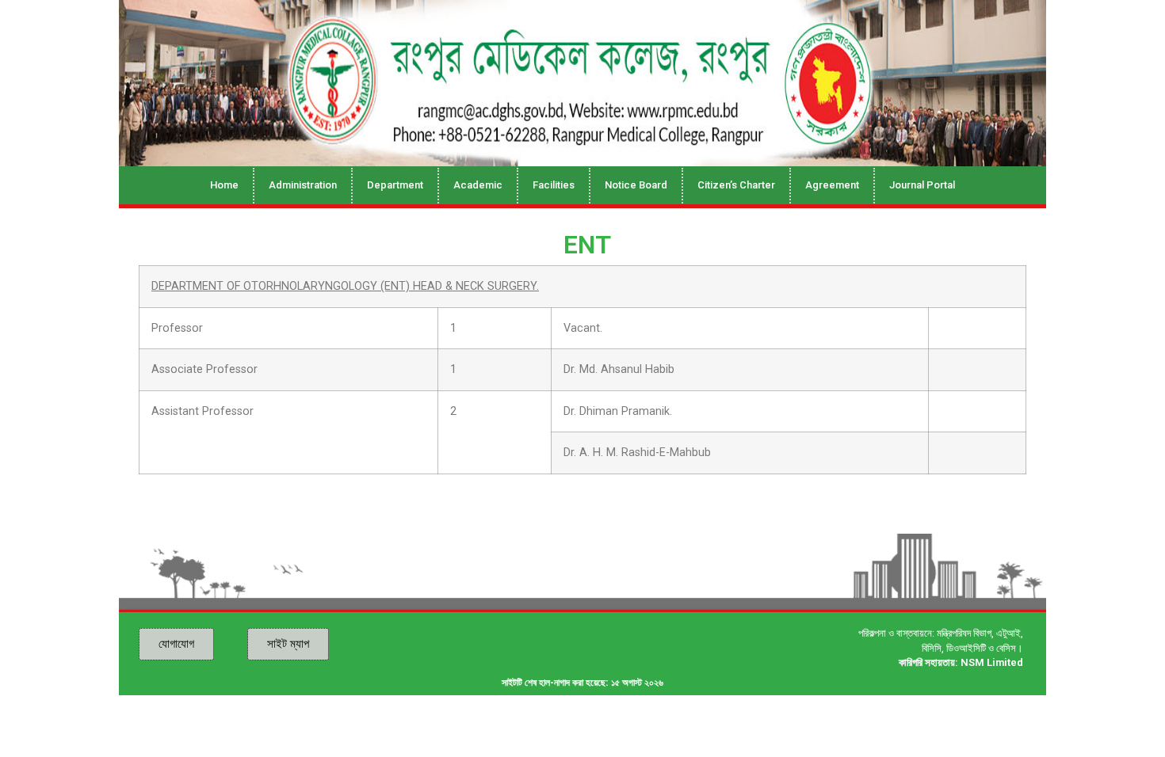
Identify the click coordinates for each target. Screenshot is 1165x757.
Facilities (554, 185)
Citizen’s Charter (736, 185)
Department (395, 185)
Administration (303, 185)
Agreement (832, 185)
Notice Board (636, 185)
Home (224, 185)
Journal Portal (922, 185)
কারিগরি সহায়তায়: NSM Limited (961, 662)
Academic (477, 185)
